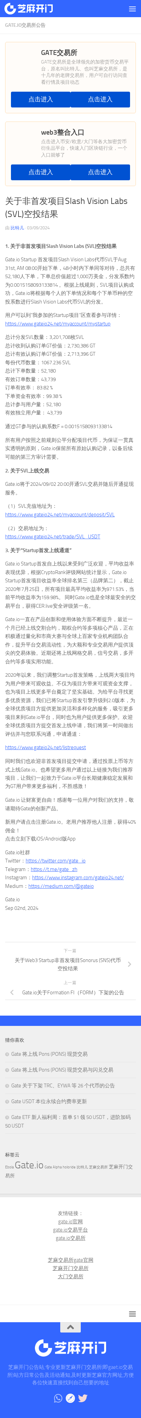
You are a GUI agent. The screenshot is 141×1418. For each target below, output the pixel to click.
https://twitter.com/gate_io (56, 861)
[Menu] (132, 8)
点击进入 (40, 99)
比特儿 (17, 227)
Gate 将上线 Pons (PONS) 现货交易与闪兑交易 (62, 1070)
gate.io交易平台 (70, 1230)
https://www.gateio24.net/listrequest (45, 747)
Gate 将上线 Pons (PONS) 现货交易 (49, 1054)
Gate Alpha (53, 1167)
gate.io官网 (70, 1222)
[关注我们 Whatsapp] (58, 1398)
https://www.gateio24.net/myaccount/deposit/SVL (60, 515)
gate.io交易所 (71, 1238)
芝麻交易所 (98, 1167)
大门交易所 (71, 1276)
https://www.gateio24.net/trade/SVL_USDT (52, 537)
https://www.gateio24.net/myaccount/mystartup (58, 324)
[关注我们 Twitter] (83, 1398)
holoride (69, 1167)
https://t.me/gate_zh (54, 869)
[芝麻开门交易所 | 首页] (36, 8)
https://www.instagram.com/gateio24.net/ (78, 877)
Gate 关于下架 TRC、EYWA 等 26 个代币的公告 (63, 1086)
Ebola (9, 1167)
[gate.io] (70, 1398)
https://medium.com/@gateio (61, 886)
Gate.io (29, 1165)
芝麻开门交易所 (71, 1268)
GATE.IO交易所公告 (25, 25)
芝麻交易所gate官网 (70, 1260)
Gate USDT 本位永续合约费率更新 (49, 1101)
